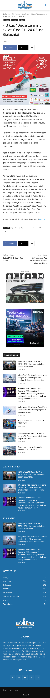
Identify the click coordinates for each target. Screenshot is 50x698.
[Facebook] (12, 677)
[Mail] (24, 677)
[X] (31, 677)
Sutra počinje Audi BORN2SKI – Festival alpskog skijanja (38, 260)
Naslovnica (7, 14)
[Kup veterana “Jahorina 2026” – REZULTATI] (9, 424)
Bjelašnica (25, 14)
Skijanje (21, 20)
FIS (40, 228)
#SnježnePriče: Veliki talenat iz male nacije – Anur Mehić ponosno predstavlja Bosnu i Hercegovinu (32, 377)
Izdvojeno (14, 20)
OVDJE (42, 219)
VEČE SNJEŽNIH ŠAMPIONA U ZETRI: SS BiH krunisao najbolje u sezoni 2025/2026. (31, 364)
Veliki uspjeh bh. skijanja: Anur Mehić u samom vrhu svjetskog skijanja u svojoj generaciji (32, 409)
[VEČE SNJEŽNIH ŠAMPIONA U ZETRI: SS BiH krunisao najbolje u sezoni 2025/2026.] (9, 365)
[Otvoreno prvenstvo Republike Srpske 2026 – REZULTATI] (9, 450)
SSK (5, 231)
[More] (32, 47)
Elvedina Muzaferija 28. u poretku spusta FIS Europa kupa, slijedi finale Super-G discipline (32, 436)
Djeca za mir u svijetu (28, 228)
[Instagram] (18, 677)
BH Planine (16, 14)
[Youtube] (37, 677)
